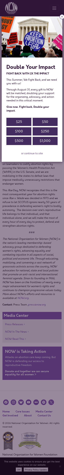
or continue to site (32, 153)
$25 (19, 122)
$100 (19, 131)
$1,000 (45, 141)
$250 (45, 131)
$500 (19, 141)
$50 (45, 122)
